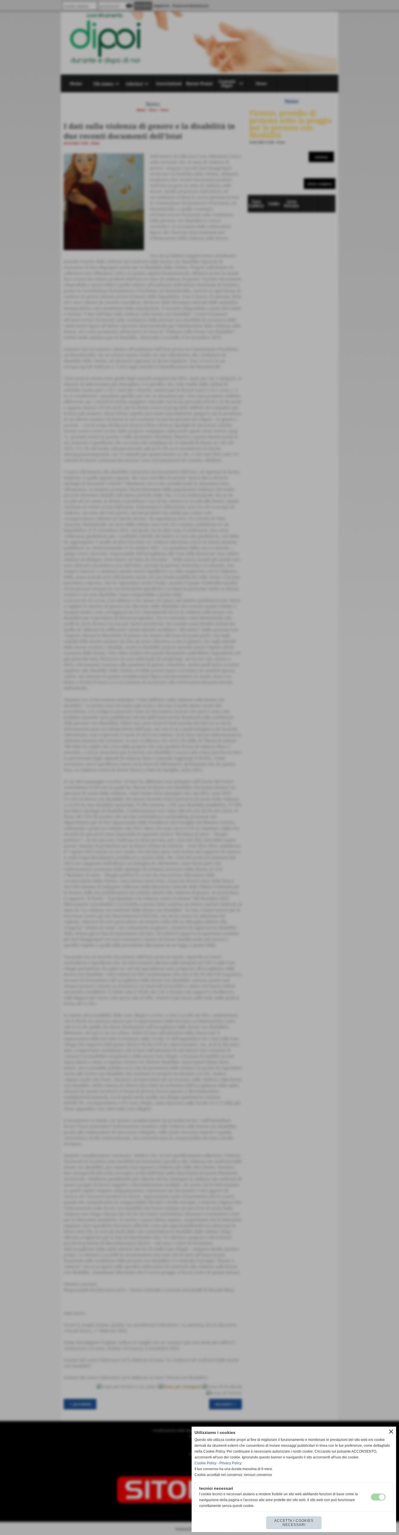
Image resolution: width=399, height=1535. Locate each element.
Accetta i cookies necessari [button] (293, 1523)
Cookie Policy (205, 1463)
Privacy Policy (230, 1463)
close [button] (391, 1431)
